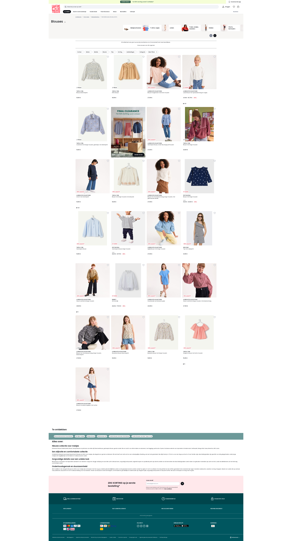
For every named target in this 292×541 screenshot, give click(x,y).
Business (235, 11)
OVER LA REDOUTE (67, 508)
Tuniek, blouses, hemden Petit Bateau (119, 436)
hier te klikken (168, 489)
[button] (238, 7)
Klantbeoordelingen (163, 537)
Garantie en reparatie (122, 537)
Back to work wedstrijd (79, 11)
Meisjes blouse (91, 436)
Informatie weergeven (146, 515)
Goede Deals (93, 11)
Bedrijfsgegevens (70, 537)
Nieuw (114, 11)
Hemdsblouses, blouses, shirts (109, 17)
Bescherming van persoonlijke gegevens (99, 537)
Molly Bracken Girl (102, 436)
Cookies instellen (112, 537)
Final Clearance (105, 11)
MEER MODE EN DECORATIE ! (216, 508)
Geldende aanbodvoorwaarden (58, 537)
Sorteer (79, 52)
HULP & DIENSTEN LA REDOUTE (119, 508)
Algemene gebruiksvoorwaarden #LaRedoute (148, 537)
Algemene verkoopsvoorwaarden (82, 537)
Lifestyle (132, 11)
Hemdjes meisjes (79, 436)
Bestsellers (123, 11)
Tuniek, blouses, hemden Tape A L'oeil (142, 436)
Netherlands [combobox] (235, 537)
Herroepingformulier (133, 537)
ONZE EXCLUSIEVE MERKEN (167, 508)
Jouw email (149, 480)
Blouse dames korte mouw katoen (63, 436)
